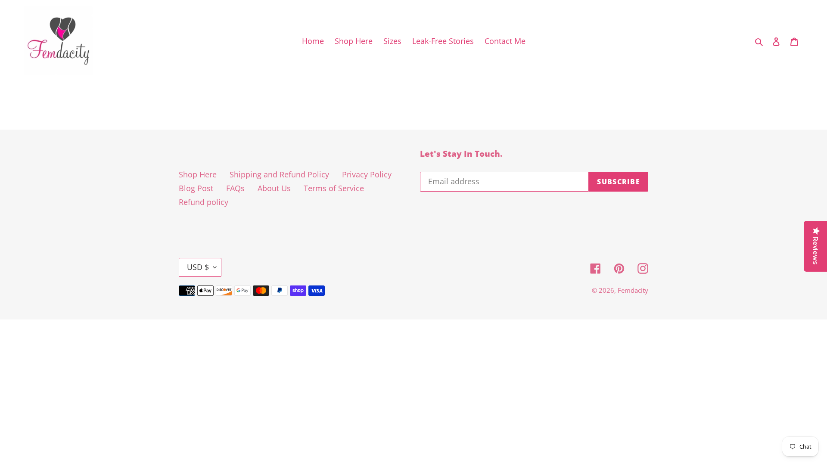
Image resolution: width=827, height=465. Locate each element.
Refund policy (203, 202)
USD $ (198, 267)
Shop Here (198, 174)
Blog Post (196, 188)
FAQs (235, 188)
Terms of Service (334, 188)
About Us (274, 188)
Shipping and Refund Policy (279, 174)
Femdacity (633, 290)
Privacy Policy (367, 174)
